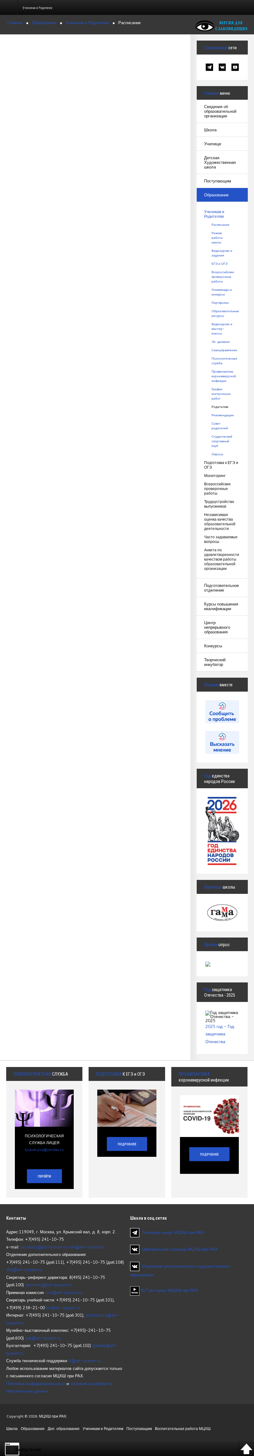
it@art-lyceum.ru (85, 1360)
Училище (212, 143)
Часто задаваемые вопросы (221, 539)
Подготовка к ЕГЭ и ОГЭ (221, 465)
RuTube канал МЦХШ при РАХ (168, 1290)
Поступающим (217, 181)
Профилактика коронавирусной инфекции (222, 376)
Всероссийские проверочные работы (222, 276)
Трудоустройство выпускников (219, 504)
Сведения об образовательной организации (220, 111)
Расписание (221, 224)
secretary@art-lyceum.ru (43, 1247)
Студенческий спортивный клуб (222, 441)
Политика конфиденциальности (35, 1383)
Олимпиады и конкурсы (222, 291)
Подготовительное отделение (221, 588)
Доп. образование (64, 1428)
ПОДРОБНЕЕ (127, 1144)
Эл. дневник (221, 341)
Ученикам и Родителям (214, 214)
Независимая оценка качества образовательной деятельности (219, 521)
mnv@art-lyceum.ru (86, 1247)
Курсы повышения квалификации (221, 606)
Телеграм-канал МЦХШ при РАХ (173, 1232)
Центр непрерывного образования (217, 627)
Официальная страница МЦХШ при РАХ (180, 1249)
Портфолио (220, 302)
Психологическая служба (222, 360)
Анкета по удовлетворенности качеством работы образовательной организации (221, 559)
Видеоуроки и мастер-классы (222, 328)
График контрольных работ (221, 393)
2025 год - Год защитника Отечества (219, 1034)
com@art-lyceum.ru (63, 1292)
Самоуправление (222, 350)
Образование (216, 195)
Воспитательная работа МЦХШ (183, 1428)
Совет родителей (220, 425)
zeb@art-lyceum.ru (43, 1338)
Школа (210, 130)
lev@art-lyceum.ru (63, 1307)
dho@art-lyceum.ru (24, 1269)
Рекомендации (222, 415)
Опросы (217, 454)
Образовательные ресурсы (222, 313)
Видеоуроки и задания (222, 252)
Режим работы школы (217, 237)
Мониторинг (215, 475)
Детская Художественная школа (220, 162)
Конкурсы (213, 646)
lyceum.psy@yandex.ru (44, 1149)
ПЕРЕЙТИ (44, 1176)
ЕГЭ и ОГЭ (219, 263)
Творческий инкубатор (215, 662)
